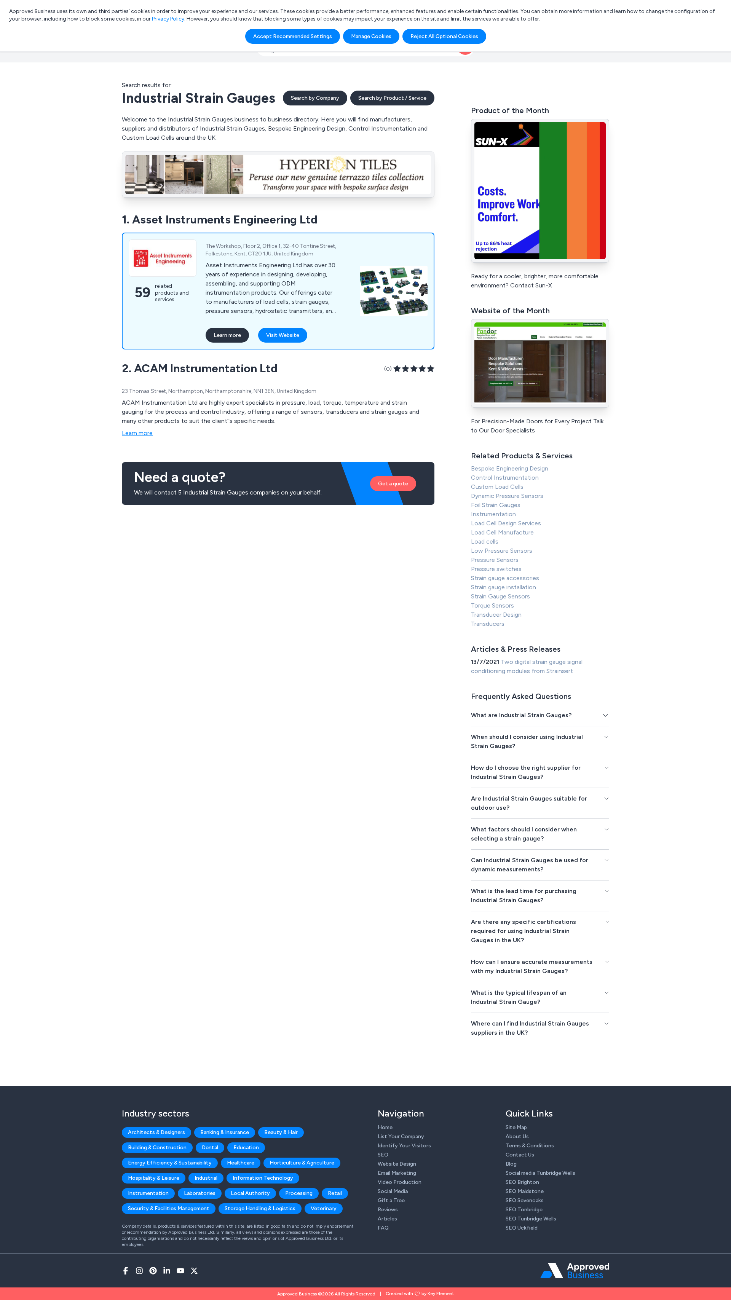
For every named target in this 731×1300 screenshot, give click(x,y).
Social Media (393, 1191)
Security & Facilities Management (168, 1208)
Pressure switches (496, 569)
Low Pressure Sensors (501, 550)
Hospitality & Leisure (153, 1178)
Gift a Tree (391, 1200)
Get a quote (393, 483)
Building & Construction (157, 1147)
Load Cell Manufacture (502, 532)
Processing (299, 1193)
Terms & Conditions (530, 1145)
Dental (210, 1147)
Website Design (397, 1164)
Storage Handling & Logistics (260, 1208)
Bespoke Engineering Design (509, 468)
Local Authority (250, 1193)
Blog (511, 1164)
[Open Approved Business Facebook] (125, 1270)
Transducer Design (496, 614)
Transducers (487, 623)
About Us (517, 1136)
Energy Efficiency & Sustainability (170, 1163)
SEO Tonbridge (524, 1209)
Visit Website (282, 335)
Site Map (516, 1127)
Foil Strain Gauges (495, 505)
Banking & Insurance (224, 1132)
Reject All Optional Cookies (444, 36)
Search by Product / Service (392, 98)
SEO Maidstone (525, 1191)
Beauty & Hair (281, 1132)
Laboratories (199, 1193)
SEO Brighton (522, 1182)
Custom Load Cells (497, 486)
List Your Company (401, 1136)
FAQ (383, 1228)
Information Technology (263, 1178)
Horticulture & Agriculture (302, 1163)
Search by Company (315, 98)
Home (385, 1127)
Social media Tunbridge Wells (540, 1173)
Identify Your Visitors (404, 1145)
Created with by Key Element (420, 1293)
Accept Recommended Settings (292, 36)
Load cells (484, 541)
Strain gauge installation (503, 587)
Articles (387, 1218)
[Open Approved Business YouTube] (180, 1270)
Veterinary (324, 1208)
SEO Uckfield (522, 1228)
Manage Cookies (371, 36)
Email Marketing (397, 1173)
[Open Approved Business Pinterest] (153, 1270)
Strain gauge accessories (505, 578)
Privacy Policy (168, 19)
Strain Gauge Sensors (500, 596)
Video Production (399, 1182)
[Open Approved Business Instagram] (139, 1270)
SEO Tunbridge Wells (531, 1218)
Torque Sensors (492, 605)
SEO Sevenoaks (525, 1200)
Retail (335, 1193)
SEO (383, 1155)
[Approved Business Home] (574, 1270)
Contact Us (520, 1155)
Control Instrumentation (505, 477)
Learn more (227, 335)
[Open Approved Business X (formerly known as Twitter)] (194, 1270)
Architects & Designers (156, 1132)
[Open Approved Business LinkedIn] (167, 1270)
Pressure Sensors (495, 559)
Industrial (206, 1178)
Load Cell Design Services (506, 523)
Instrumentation (493, 514)
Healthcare (240, 1163)
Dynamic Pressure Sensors (507, 495)
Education (246, 1147)
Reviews (388, 1209)
